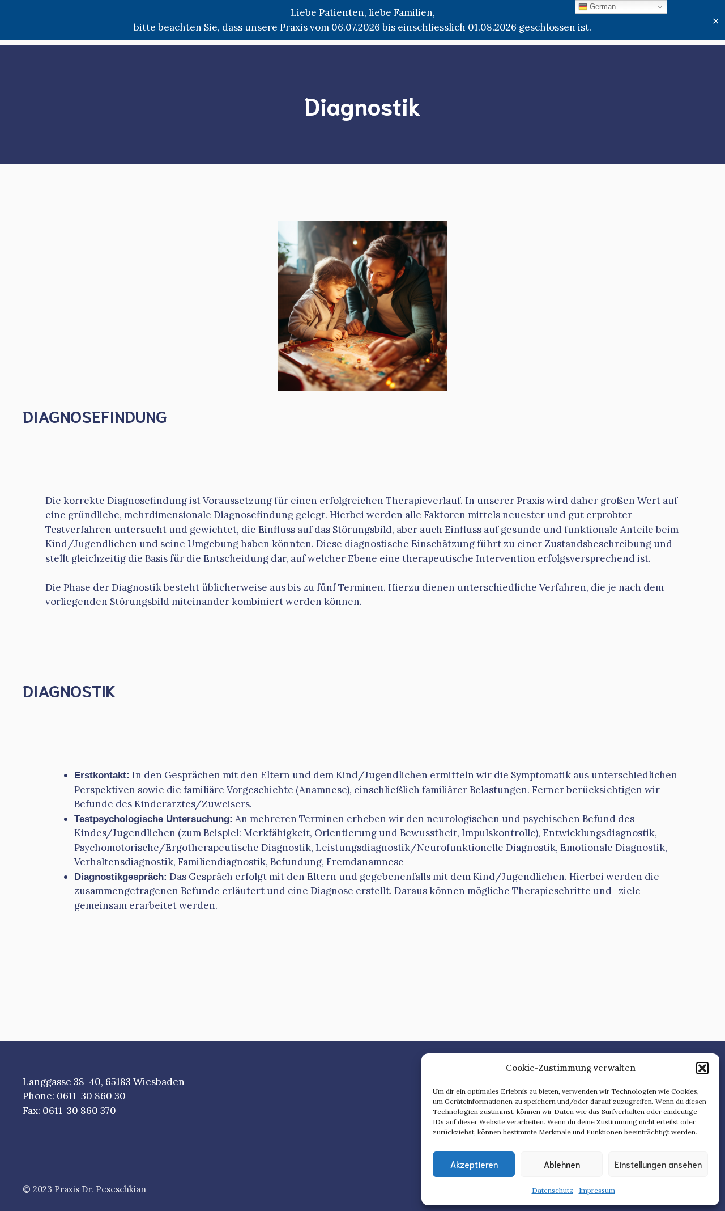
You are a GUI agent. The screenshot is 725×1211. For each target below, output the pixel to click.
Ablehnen (562, 1164)
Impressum (597, 1190)
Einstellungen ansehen (658, 1164)
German (601, 6)
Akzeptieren (474, 1164)
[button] (702, 1068)
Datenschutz (552, 1190)
